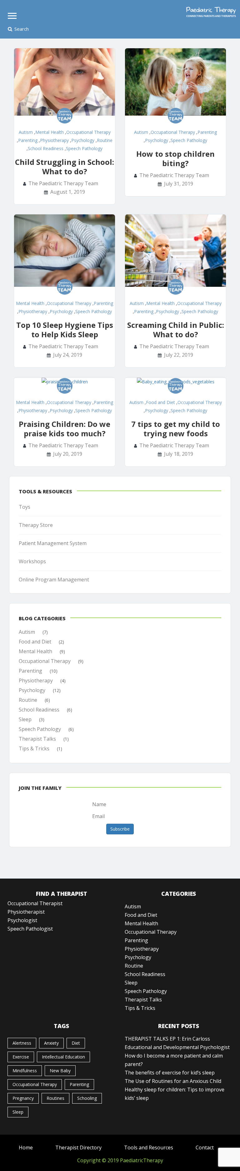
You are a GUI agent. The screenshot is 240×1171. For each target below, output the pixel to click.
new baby (60, 1071)
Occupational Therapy (88, 132)
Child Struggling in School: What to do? (64, 166)
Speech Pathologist (30, 928)
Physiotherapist (26, 911)
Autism (26, 132)
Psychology (82, 140)
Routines (55, 1098)
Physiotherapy (54, 140)
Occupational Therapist (35, 903)
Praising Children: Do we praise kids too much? (64, 428)
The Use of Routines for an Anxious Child (173, 1081)
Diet (76, 1043)
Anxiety (51, 1043)
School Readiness (45, 148)
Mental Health (49, 132)
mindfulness (24, 1071)
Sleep (25, 719)
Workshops (32, 561)
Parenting (28, 140)
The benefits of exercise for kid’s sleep (170, 1072)
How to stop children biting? (175, 158)
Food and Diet (160, 402)
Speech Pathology (84, 148)
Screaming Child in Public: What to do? (175, 329)
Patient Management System (53, 543)
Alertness (21, 1043)
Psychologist (22, 920)
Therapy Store (36, 525)
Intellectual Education (63, 1057)
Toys (24, 506)
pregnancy (23, 1098)
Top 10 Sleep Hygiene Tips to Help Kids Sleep (64, 329)
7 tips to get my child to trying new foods (175, 428)
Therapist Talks (37, 738)
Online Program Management (54, 579)
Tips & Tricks (34, 748)
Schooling (87, 1098)
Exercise (20, 1057)
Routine (104, 140)
